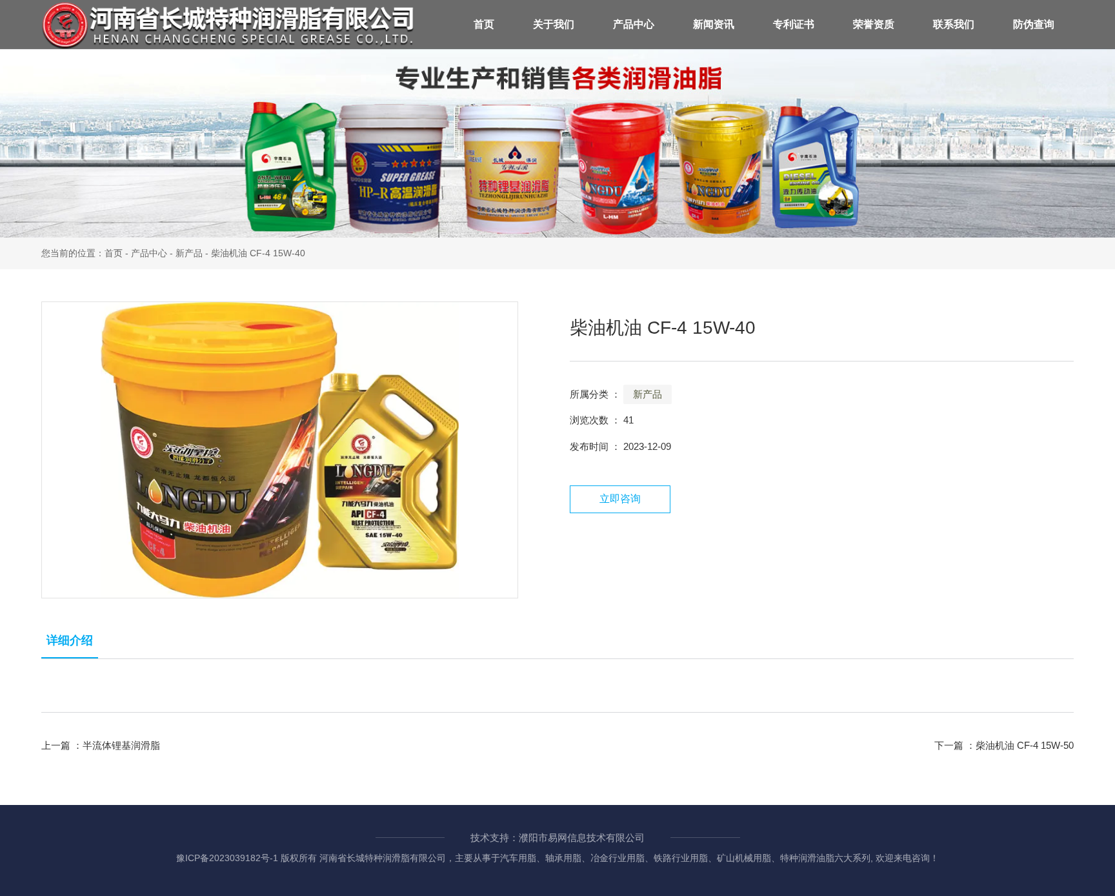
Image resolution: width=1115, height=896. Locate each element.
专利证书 (793, 24)
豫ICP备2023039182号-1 (227, 858)
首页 (484, 24)
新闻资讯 (713, 24)
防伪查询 (1033, 24)
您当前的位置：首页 (83, 253)
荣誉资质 (873, 24)
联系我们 (953, 24)
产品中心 (633, 24)
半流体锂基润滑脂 (121, 745)
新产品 (189, 253)
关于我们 (553, 24)
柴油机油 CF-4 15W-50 (1025, 745)
